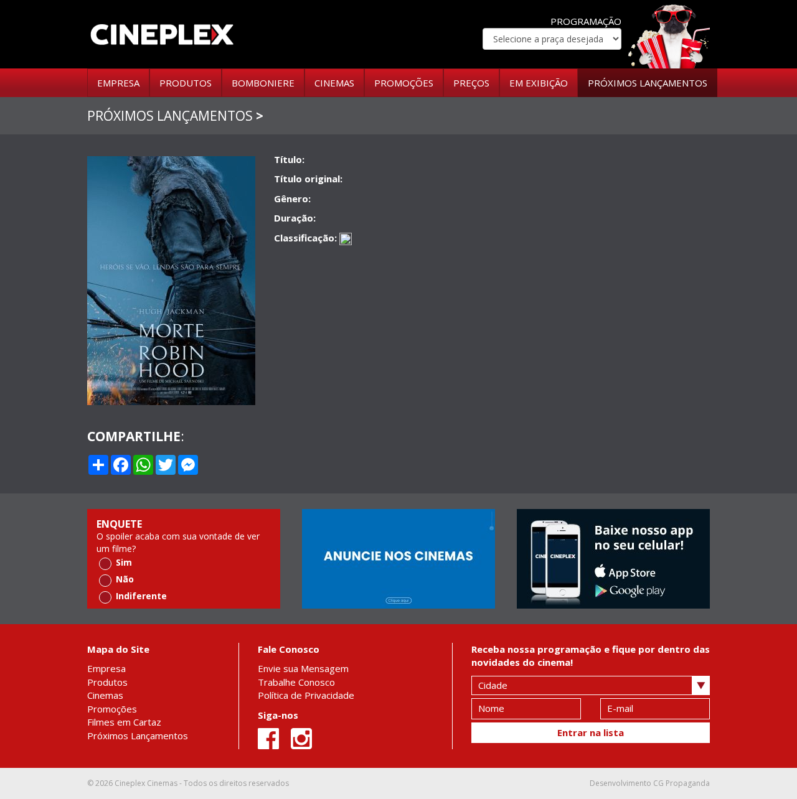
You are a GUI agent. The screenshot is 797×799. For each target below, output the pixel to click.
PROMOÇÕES (403, 83)
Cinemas (105, 695)
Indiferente (141, 596)
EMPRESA (118, 83)
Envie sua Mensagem (303, 668)
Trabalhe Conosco (296, 682)
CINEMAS (334, 83)
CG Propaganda (681, 783)
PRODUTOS (185, 83)
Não (125, 579)
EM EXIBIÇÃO (538, 83)
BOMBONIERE (263, 83)
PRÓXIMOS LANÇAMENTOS (647, 83)
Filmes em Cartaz (124, 722)
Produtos (107, 682)
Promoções (112, 709)
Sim (124, 562)
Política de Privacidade (306, 695)
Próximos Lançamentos (137, 735)
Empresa (106, 668)
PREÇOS (471, 83)
